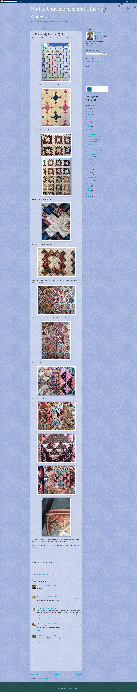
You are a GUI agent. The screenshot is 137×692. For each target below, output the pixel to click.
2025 (89, 111)
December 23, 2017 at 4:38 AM (50, 635)
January (92, 180)
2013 (89, 191)
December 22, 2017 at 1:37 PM (48, 623)
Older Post (78, 674)
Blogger (77, 688)
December (92, 134)
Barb (38, 623)
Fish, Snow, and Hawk (95, 136)
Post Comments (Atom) (44, 678)
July (91, 164)
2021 (89, 122)
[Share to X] (58, 574)
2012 (89, 193)
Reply (38, 591)
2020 (89, 124)
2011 (89, 196)
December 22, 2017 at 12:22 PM (48, 608)
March (91, 174)
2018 (89, 129)
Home (57, 674)
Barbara (99, 32)
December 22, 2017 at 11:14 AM (49, 596)
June (91, 167)
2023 (89, 116)
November (92, 154)
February (92, 177)
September (93, 159)
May (91, 169)
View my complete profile (93, 45)
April (91, 172)
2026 (89, 109)
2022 (89, 119)
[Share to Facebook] (59, 574)
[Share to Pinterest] (61, 574)
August (92, 162)
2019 (89, 127)
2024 (89, 114)
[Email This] (54, 574)
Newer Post (34, 674)
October (92, 156)
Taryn (38, 596)
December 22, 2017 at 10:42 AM (48, 586)
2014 (89, 188)
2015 (89, 186)
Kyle (38, 608)
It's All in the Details (94, 139)
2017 (89, 132)
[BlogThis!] (56, 574)
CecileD (39, 635)
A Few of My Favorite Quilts (96, 141)
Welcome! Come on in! (95, 144)
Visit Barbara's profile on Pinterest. (95, 61)
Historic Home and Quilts (96, 151)
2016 (89, 183)
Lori (38, 586)
